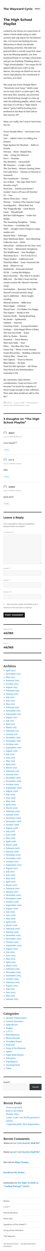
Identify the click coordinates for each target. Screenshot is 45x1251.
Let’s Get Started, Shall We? (26, 1143)
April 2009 (11, 804)
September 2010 (13, 747)
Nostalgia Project (14, 1041)
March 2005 (11, 965)
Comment (8, 532)
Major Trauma (22, 1162)
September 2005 (14, 945)
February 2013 (12, 690)
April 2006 (11, 922)
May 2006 (10, 918)
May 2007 (10, 878)
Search (6, 1082)
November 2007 (13, 858)
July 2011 (10, 721)
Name (6, 568)
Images (9, 1028)
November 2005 (13, 939)
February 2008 (13, 848)
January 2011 (12, 734)
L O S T (9, 1031)
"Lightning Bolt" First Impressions (22, 1124)
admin (9, 403)
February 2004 (13, 982)
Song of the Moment (16, 1048)
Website (7, 592)
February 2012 (12, 707)
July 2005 (10, 952)
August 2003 (12, 985)
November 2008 (13, 821)
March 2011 (11, 727)
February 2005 (13, 969)
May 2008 (10, 838)
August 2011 (11, 717)
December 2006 (13, 895)
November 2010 (13, 741)
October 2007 (12, 861)
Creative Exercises (14, 1021)
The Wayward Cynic (18, 9)
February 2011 (12, 731)
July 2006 (10, 912)
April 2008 (11, 841)
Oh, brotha (19, 1172)
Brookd (7, 1172)
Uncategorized (13, 1065)
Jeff (10, 460)
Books (6, 1201)
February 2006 (13, 928)
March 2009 (11, 808)
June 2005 (10, 955)
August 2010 (12, 751)
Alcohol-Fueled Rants (16, 1018)
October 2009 (12, 784)
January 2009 (12, 814)
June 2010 (10, 757)
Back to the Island (14, 1111)
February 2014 (12, 680)
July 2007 (10, 871)
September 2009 (14, 788)
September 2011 (13, 714)
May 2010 (10, 761)
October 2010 (12, 744)
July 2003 (10, 989)
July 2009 (10, 794)
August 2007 (12, 868)
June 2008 (10, 835)
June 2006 (11, 915)
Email (7, 580)
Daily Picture (12, 1024)
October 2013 (12, 684)
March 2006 (11, 925)
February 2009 (13, 811)
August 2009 (12, 791)
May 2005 (10, 959)
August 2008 (12, 828)
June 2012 (10, 700)
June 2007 (10, 875)
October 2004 (12, 979)
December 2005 (13, 935)
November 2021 (13, 674)
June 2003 (10, 992)
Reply (6, 450)
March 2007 (11, 885)
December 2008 (13, 818)
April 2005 (11, 962)
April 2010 (10, 764)
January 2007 (12, 892)
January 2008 (12, 851)
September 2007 (13, 865)
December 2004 (13, 972)
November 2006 (13, 898)
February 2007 (13, 888)
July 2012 (10, 697)
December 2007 (13, 855)
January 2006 (12, 932)
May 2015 (10, 677)
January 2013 (12, 694)
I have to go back (14, 1107)
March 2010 (11, 768)
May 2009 (10, 801)
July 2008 (10, 831)
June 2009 (11, 798)
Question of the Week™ (15, 1224)
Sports (9, 1051)
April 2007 (11, 882)
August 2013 (11, 687)
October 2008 (12, 825)
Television (11, 1058)
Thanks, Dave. (12, 1114)
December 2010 (13, 737)
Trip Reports (12, 1061)
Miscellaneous (32, 403)
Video (8, 1068)
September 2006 (14, 905)
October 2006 (12, 902)
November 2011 (13, 711)
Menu (37, 9)
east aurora (7, 405)
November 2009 (13, 781)
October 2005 (12, 942)
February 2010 (12, 771)
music (27, 405)
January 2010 (12, 774)
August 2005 (12, 949)
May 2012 (10, 704)
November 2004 (13, 975)
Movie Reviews (13, 1038)
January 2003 (12, 999)
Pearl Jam (10, 1045)
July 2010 (10, 754)
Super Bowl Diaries (15, 1055)
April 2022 (11, 670)
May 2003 (10, 996)
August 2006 (12, 908)
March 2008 (11, 845)
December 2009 (13, 778)
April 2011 (10, 724)
